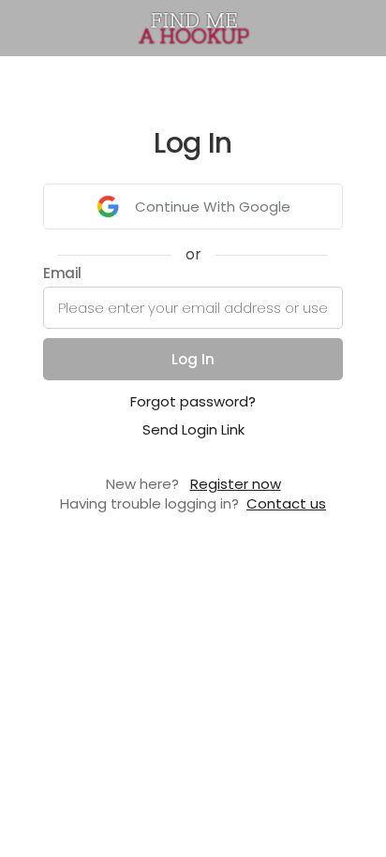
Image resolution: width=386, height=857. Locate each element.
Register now (235, 484)
